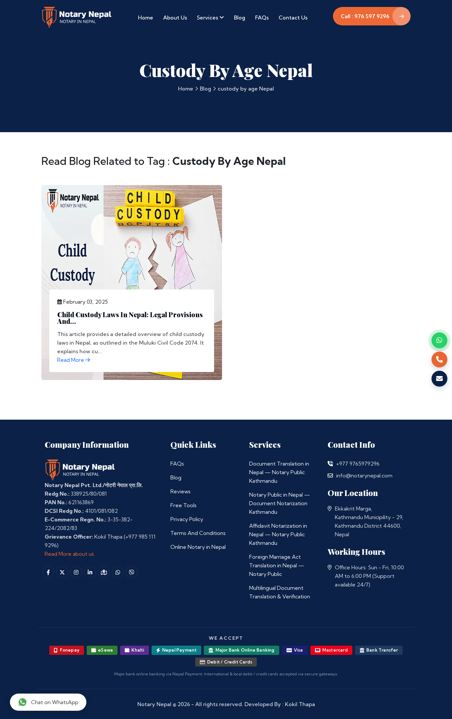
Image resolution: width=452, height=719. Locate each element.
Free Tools (183, 505)
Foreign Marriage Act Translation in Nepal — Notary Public (276, 565)
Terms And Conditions (198, 533)
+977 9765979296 (358, 463)
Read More (71, 360)
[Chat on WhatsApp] (439, 340)
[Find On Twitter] (62, 572)
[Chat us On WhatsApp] (118, 572)
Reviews (180, 491)
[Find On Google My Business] (104, 572)
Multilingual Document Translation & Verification (279, 592)
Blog (239, 17)
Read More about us (69, 553)
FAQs (262, 17)
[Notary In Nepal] (80, 469)
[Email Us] (330, 475)
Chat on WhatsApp (54, 702)
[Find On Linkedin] (90, 572)
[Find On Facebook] (48, 572)
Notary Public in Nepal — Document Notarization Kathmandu (279, 503)
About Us (175, 17)
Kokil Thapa (300, 704)
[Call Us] (330, 463)
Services (208, 17)
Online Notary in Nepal (198, 547)
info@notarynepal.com (364, 475)
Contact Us (293, 17)
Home (145, 17)
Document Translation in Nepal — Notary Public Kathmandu (279, 472)
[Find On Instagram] (76, 572)
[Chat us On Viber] (132, 572)
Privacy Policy (186, 519)
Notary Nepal (154, 704)
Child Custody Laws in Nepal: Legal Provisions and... (130, 317)
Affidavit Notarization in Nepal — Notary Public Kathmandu (278, 534)
